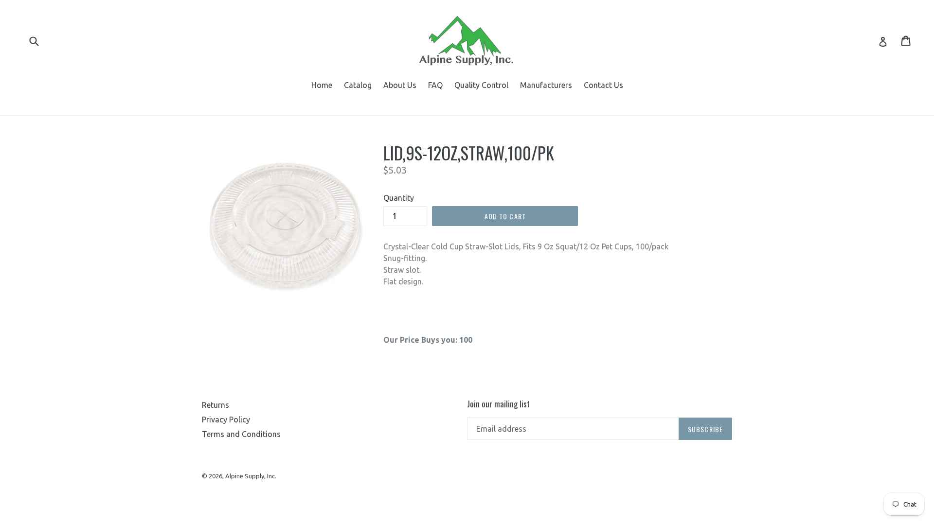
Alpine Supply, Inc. (250, 475)
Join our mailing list (498, 404)
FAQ (435, 85)
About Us (399, 85)
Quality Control (481, 85)
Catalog (358, 85)
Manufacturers (546, 85)
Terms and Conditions (241, 434)
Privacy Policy (226, 419)
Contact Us (603, 85)
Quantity (398, 197)
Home (321, 85)
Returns (215, 405)
